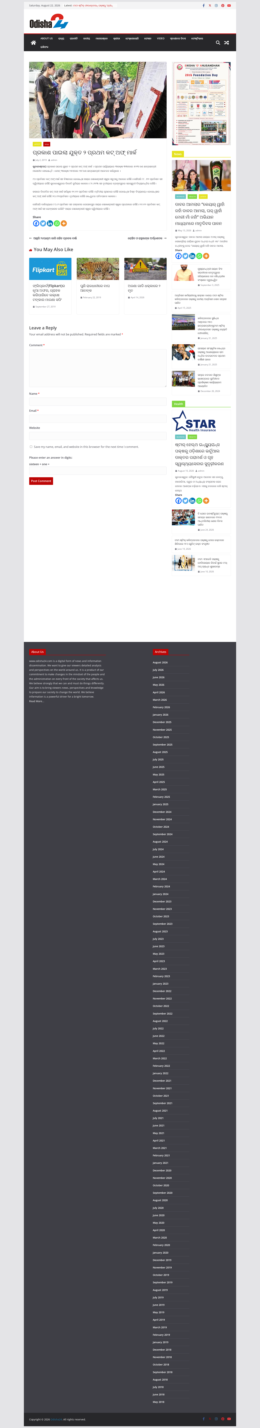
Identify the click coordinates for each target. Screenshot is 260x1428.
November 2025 (162, 729)
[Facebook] (36, 223)
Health (192, 196)
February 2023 (161, 976)
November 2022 (162, 998)
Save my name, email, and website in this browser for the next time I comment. (86, 447)
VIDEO (160, 38)
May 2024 (158, 864)
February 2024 (161, 886)
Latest (37, 144)
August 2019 (160, 1290)
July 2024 (158, 849)
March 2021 (160, 1148)
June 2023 (158, 946)
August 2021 (160, 1110)
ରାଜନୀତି (74, 38)
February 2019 (161, 1334)
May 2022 (158, 1043)
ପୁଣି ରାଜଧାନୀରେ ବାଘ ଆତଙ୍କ (95, 288)
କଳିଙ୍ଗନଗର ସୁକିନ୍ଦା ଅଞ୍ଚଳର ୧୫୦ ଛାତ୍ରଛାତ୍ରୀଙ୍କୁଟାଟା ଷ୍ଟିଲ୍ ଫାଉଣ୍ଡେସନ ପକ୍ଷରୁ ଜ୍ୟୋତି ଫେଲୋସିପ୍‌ (212, 325)
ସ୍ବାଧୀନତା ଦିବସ (178, 38)
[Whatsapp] (57, 223)
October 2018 (161, 1364)
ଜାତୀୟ (86, 38)
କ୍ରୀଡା (116, 38)
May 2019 (158, 1312)
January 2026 (160, 714)
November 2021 (162, 1088)
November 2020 (162, 1178)
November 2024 (162, 819)
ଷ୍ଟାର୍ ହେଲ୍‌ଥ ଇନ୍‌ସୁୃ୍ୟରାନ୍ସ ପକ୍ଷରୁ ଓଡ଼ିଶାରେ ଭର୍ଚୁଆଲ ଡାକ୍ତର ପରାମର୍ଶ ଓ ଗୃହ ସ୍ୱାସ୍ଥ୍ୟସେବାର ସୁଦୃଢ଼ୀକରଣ (199, 453)
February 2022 (161, 1065)
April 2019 (159, 1319)
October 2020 (161, 1185)
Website (34, 428)
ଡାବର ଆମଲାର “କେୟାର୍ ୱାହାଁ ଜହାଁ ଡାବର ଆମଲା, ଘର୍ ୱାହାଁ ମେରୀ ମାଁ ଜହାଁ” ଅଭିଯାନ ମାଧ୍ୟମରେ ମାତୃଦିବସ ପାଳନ (199, 213)
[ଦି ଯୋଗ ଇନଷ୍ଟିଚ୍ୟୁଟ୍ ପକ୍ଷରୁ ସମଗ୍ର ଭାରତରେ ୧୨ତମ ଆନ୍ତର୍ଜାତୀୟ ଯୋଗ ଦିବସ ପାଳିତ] (183, 521)
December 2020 (162, 1170)
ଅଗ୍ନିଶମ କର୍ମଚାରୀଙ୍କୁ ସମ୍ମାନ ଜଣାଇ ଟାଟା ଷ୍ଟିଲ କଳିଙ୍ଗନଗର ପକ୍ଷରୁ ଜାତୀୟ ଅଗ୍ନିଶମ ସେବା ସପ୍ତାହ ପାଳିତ (201, 299)
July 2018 (158, 1387)
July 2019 (158, 1297)
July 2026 (158, 670)
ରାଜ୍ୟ (61, 38)
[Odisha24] (33, 42)
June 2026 (158, 677)
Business (180, 196)
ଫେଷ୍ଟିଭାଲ (197, 38)
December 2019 (162, 1260)
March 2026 (160, 699)
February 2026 (161, 707)
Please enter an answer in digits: (50, 458)
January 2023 (160, 983)
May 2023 (158, 953)
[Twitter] (43, 223)
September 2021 (162, 1103)
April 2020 (159, 1230)
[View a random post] (226, 42)
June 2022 (158, 1036)
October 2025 (161, 737)
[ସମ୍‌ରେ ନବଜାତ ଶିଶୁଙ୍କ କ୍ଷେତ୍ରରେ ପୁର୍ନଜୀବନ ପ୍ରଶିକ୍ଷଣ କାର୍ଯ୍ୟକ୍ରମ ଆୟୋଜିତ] (183, 383)
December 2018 (162, 1349)
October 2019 (161, 1275)
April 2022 (159, 1051)
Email (34, 411)
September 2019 (162, 1282)
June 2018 (158, 1394)
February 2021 (161, 1155)
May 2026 (158, 684)
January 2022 (160, 1073)
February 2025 (161, 796)
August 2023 (160, 931)
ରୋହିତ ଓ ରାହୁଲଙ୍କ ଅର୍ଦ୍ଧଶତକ (145, 238)
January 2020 (160, 1252)
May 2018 (158, 1402)
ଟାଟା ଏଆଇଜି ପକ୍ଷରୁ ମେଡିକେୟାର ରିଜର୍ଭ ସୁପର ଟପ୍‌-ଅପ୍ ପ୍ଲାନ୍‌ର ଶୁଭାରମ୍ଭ (213, 562)
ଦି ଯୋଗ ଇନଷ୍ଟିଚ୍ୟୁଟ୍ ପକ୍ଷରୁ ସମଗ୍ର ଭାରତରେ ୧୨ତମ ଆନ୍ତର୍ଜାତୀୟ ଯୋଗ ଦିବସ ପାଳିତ (213, 519)
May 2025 (158, 774)
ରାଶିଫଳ (44, 47)
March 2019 (160, 1327)
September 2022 (162, 1013)
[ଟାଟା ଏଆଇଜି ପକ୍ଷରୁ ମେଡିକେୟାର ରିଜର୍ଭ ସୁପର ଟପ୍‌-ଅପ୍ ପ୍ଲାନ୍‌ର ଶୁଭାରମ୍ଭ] (183, 565)
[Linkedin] (50, 223)
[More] (64, 223)
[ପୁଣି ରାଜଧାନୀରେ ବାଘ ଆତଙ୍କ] (98, 260)
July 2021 (158, 1118)
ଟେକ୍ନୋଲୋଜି (132, 38)
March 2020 (160, 1237)
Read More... (36, 701)
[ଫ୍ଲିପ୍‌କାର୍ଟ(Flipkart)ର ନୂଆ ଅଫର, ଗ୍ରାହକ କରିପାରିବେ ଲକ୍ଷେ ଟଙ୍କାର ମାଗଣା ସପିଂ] (50, 260)
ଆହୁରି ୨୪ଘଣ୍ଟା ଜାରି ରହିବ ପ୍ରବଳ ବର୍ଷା (55, 238)
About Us (47, 38)
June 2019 (158, 1305)
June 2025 (158, 767)
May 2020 (158, 1222)
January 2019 (160, 1342)
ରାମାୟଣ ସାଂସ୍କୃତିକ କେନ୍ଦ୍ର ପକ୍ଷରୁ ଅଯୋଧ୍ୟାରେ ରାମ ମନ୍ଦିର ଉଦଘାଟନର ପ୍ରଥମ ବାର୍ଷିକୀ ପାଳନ (211, 354)
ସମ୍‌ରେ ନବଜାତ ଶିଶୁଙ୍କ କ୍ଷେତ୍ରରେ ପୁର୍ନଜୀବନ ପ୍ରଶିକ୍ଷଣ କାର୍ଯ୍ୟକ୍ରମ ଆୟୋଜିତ (209, 380)
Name (34, 394)
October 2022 (161, 1006)
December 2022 (162, 991)
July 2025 (158, 759)
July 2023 (158, 938)
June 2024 (158, 856)
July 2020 (158, 1207)
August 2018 (160, 1379)
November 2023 (162, 909)
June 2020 (158, 1215)
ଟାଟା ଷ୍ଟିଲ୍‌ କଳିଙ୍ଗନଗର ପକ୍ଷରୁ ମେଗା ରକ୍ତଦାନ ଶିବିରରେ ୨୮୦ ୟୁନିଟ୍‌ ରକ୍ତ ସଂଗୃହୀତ (199, 541)
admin (54, 160)
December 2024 (162, 812)
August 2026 (160, 662)
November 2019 (162, 1267)
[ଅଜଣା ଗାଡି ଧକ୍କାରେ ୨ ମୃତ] (145, 260)
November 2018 (162, 1357)
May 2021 (158, 1133)
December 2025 (162, 722)
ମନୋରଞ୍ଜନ (102, 38)
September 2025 (162, 744)
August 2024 (160, 841)
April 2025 (159, 782)
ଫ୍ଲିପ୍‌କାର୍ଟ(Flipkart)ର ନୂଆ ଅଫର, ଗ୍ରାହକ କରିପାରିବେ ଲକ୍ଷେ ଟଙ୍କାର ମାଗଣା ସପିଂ (49, 292)
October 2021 (161, 1095)
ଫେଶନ (147, 38)
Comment (37, 345)
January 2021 (160, 1162)
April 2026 (159, 692)
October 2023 (161, 916)
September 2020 (162, 1192)
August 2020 (160, 1200)
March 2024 (160, 879)
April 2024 (159, 871)
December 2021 (162, 1080)
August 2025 (160, 752)
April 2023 (159, 961)
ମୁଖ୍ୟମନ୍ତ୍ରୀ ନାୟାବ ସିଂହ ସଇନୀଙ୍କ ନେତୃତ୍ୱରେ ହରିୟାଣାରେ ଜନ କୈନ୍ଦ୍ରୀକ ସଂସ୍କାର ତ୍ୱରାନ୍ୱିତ (211, 274)
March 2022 (160, 1058)
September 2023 (162, 923)
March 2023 (160, 968)
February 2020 (161, 1245)
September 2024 (162, 834)
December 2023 (162, 901)
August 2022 (160, 1021)
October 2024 (161, 826)
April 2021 (159, 1140)
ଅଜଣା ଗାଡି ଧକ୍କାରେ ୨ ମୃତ (144, 288)
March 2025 (160, 789)
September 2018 (162, 1372)
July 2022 (158, 1028)
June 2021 (158, 1125)
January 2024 (160, 894)
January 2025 (160, 804)
